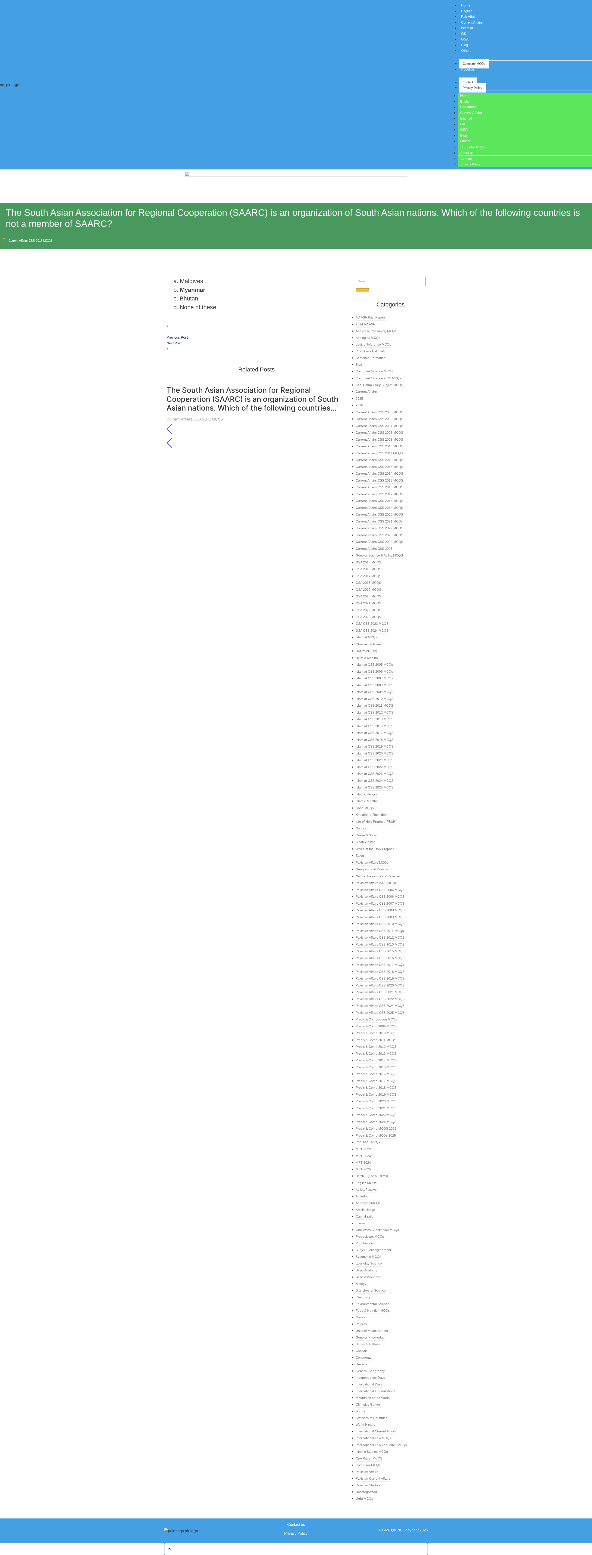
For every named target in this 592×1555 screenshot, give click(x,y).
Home (465, 5)
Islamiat (467, 28)
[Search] (362, 290)
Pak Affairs (469, 17)
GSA (465, 39)
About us (468, 69)
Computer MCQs (474, 63)
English (466, 11)
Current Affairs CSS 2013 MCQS (30, 240)
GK (463, 34)
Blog (464, 45)
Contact (468, 82)
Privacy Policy (472, 88)
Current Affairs (472, 22)
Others (466, 51)
